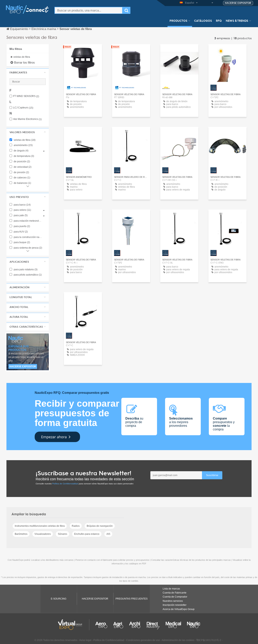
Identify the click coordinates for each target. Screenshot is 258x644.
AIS (108, 534)
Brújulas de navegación (100, 526)
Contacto (179, 51)
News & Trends (237, 20)
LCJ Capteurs (23, 107)
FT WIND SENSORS (26, 96)
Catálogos (203, 20)
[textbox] (88, 10)
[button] (27, 72)
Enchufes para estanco (86, 534)
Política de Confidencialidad (65, 483)
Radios (76, 526)
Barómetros (21, 534)
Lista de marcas (171, 588)
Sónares (62, 534)
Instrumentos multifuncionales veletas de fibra (40, 526)
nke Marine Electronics (27, 119)
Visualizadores (42, 534)
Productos (178, 20)
